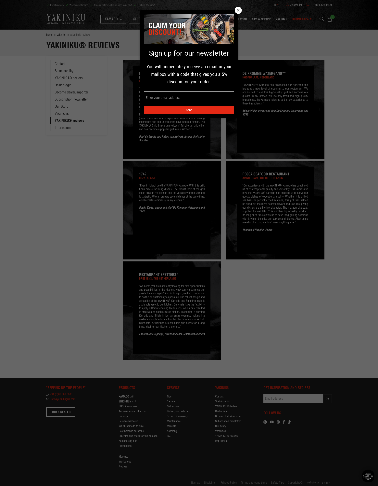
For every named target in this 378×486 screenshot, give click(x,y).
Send (189, 109)
